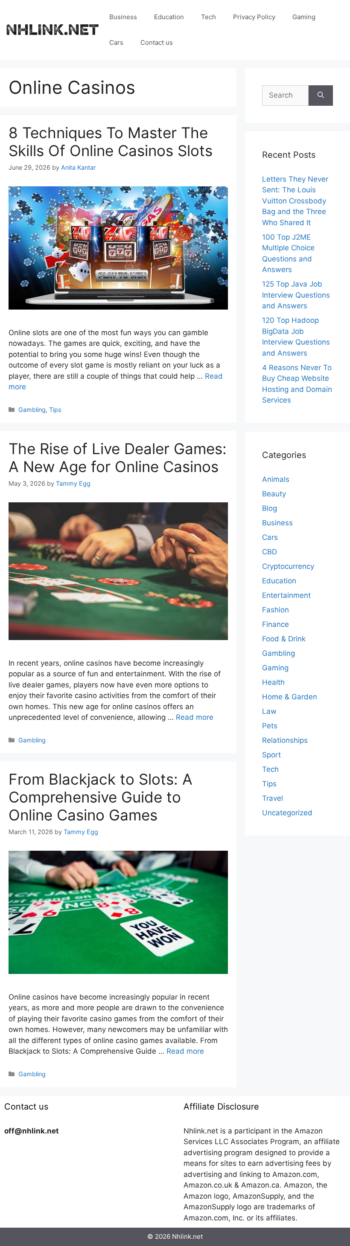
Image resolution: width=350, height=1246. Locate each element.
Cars (116, 42)
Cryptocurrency (288, 566)
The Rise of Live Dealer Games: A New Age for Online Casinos (118, 457)
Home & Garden (289, 697)
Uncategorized (287, 812)
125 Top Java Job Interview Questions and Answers (296, 295)
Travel (272, 798)
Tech (208, 17)
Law (269, 711)
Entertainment (286, 595)
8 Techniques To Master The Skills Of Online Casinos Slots (111, 141)
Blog (269, 508)
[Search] (321, 95)
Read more (194, 717)
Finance (275, 624)
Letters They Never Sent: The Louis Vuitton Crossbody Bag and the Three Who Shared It (295, 201)
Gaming (303, 17)
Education (169, 17)
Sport (271, 754)
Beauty (274, 494)
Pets (269, 726)
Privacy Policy (254, 17)
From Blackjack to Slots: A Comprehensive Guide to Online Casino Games (100, 797)
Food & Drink (284, 639)
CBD (269, 552)
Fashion (275, 610)
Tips (55, 409)
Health (273, 682)
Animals (275, 479)
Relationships (285, 740)
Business (123, 17)
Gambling (32, 409)
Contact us (156, 42)
